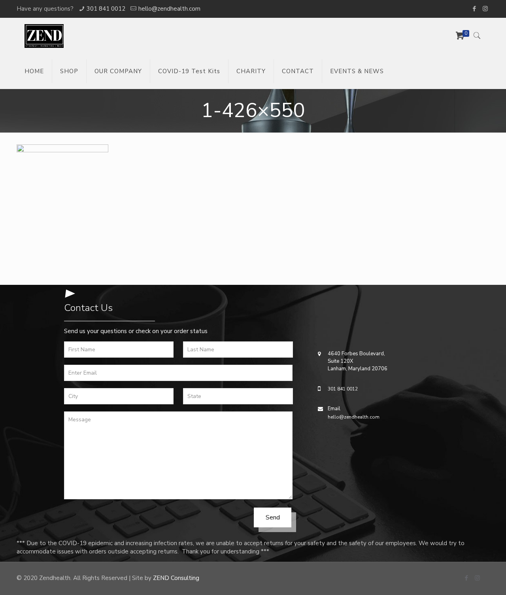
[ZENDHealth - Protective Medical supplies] (44, 35)
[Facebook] (474, 9)
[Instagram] (485, 9)
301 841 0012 (106, 9)
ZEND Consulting (176, 578)
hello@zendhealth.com (169, 9)
